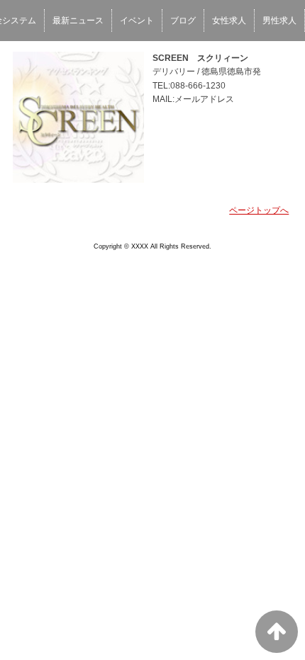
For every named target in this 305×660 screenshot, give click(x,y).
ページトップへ (259, 210)
